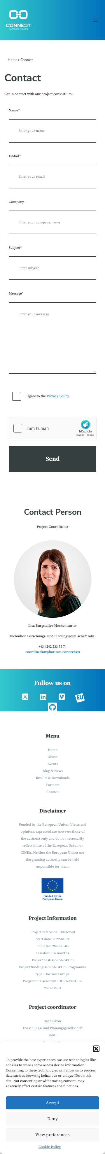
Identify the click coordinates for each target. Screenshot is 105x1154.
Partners (52, 785)
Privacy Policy (58, 396)
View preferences (52, 1135)
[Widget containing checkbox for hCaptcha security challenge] (53, 428)
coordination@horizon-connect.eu (52, 652)
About (52, 757)
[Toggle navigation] (96, 20)
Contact (52, 792)
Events (53, 764)
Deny (52, 1119)
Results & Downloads (52, 778)
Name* (14, 110)
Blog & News (53, 771)
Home (12, 59)
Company (16, 202)
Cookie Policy (49, 1147)
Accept (52, 1103)
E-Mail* (15, 156)
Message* (16, 293)
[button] (96, 1049)
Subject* (15, 248)
